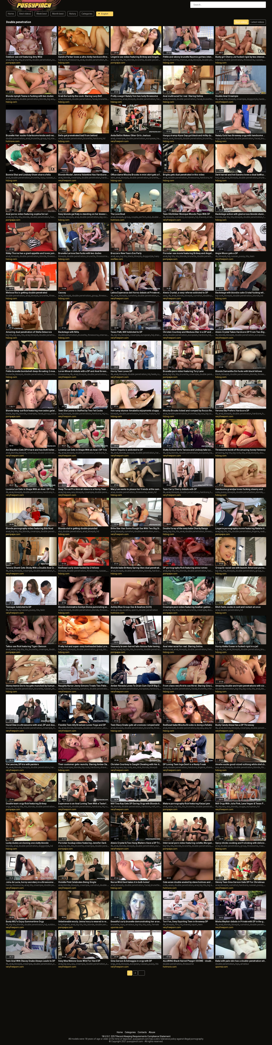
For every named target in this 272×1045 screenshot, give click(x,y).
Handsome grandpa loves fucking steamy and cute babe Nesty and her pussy (240, 489)
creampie (241, 99)
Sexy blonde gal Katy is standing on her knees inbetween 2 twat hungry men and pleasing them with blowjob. (83, 214)
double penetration (41, 60)
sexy (165, 295)
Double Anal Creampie (226, 96)
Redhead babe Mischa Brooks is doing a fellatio (187, 725)
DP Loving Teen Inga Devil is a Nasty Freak (184, 764)
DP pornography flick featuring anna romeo (185, 568)
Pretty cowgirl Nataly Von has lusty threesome (134, 96)
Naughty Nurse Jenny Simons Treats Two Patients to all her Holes (83, 685)
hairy (156, 256)
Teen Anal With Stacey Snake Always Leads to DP (30, 961)
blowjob (197, 60)
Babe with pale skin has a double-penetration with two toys (240, 961)
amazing (219, 453)
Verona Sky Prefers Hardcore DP (232, 410)
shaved (202, 217)
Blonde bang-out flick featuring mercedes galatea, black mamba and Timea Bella (31, 410)
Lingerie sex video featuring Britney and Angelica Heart (136, 57)
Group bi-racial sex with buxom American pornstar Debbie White (240, 568)
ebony (106, 728)
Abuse (152, 1032)
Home (11, 13)
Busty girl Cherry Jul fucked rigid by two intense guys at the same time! (240, 57)
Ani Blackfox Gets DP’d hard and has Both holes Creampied (31, 450)
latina (53, 413)
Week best (41, 13)
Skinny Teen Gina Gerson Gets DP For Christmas (240, 882)
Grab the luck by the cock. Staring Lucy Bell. (80, 96)
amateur (129, 924)
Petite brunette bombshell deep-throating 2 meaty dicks (31, 371)
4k (216, 99)
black (165, 138)
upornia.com (117, 927)
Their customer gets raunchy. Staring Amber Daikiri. (83, 764)
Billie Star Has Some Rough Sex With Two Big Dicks (136, 528)
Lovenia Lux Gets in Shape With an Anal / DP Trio (82, 450)
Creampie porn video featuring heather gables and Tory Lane (188, 607)
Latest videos (257, 22)
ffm (177, 924)
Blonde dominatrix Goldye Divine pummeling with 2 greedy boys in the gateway (83, 607)
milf (153, 806)
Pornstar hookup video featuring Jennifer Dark (82, 843)
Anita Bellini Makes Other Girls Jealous (131, 135)
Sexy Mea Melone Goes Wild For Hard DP (79, 961)
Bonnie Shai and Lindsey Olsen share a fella (28, 174)
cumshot (179, 217)
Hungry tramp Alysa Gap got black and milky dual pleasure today (188, 135)
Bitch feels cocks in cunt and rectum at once (238, 607)
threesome (73, 60)
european (151, 138)
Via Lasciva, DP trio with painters (22, 764)
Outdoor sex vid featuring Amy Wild (24, 57)
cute (217, 492)
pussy (242, 256)
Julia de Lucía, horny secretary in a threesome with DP (31, 882)
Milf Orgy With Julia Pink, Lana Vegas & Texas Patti (240, 803)
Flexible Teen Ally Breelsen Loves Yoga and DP (82, 725)
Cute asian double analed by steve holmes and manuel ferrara (188, 882)
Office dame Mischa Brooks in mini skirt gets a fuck (136, 174)
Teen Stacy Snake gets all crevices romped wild (135, 725)
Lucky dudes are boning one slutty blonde (27, 843)
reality (263, 531)
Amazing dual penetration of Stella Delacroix (29, 332)
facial (94, 99)
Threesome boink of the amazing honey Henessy (240, 450)
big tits (14, 60)
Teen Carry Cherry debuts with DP (180, 489)
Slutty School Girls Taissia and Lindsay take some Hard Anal (188, 450)
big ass (50, 99)
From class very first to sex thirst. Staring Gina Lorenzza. (188, 685)
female (155, 924)
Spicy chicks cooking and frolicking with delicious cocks (240, 843)
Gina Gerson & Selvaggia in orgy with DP (131, 961)
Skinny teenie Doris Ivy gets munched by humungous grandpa (31, 685)
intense (183, 60)
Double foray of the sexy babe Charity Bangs (185, 528)
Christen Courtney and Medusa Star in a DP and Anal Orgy (188, 332)
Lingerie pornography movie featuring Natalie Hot (240, 528)
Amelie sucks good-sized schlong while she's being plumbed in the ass (240, 764)
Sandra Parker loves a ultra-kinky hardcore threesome (83, 57)
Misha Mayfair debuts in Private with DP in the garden (240, 921)
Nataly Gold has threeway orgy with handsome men (240, 135)
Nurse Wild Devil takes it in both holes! (130, 882)
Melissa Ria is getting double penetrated (26, 292)
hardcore (62, 60)
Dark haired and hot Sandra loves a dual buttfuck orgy (240, 174)
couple (134, 217)
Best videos (25, 13)
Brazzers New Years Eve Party (126, 253)
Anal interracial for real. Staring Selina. (183, 646)
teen (252, 256)
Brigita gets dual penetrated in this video (183, 174)
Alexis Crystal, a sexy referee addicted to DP (185, 292)
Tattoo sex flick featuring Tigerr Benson (26, 646)
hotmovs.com (13, 141)
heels (153, 374)
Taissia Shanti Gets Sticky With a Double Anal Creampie (31, 568)
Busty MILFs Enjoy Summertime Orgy (25, 921)
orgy (217, 138)
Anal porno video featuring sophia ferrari (27, 214)
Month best (58, 13)
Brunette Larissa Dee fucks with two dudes (79, 253)
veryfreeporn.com (224, 102)
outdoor (56, 60)
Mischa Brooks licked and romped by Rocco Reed (188, 410)
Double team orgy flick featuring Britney (26, 803)
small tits (211, 217)
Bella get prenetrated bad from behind (77, 135)
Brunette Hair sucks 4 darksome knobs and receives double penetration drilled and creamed (31, 135)
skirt (113, 177)
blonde (108, 60)
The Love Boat (118, 214)
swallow (127, 610)
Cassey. (62, 292)
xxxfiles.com (117, 259)
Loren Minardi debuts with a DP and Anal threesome (83, 371)
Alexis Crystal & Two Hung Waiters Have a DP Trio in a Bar (136, 843)
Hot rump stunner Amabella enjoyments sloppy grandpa (136, 410)
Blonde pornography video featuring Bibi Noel (29, 528)
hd (48, 138)
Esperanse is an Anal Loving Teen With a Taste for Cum (83, 803)
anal (8, 60)
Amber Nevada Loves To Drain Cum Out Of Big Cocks (136, 685)
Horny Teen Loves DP (121, 371)
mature (152, 413)
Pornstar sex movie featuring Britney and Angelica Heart (188, 253)
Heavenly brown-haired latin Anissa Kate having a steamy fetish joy (136, 646)
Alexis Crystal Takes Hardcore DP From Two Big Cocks (240, 332)
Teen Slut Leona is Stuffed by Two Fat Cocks (80, 410)
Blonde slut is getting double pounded (77, 528)
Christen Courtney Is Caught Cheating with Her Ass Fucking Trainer (136, 764)
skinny (166, 60)
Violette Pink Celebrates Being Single (77, 882)
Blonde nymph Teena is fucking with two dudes (30, 96)
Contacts (142, 1032)
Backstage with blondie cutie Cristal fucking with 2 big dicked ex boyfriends (240, 292)
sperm (135, 610)
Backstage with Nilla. (68, 332)
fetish (113, 649)
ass (117, 256)
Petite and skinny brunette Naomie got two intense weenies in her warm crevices (188, 57)
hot (217, 177)
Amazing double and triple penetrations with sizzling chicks (240, 685)
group (43, 138)
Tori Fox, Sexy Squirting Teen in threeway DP (185, 921)
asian (150, 492)
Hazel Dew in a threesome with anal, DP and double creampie (31, 725)
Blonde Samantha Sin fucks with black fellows (238, 371)
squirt (194, 924)
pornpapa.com (13, 62)
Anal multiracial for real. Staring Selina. (183, 96)
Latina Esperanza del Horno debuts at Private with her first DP (136, 292)
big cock (104, 217)
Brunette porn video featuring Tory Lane (183, 371)
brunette (27, 60)
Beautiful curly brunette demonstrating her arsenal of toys (136, 921)
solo (149, 924)
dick (139, 767)
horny (8, 885)
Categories (87, 13)
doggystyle (252, 99)
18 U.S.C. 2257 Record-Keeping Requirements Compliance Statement (136, 1036)
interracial (56, 138)
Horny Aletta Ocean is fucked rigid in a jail (236, 646)
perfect (142, 217)
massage (263, 846)
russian (259, 60)
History (72, 13)
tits (20, 60)
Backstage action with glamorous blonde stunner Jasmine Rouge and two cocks (240, 214)
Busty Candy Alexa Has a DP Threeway (234, 725)
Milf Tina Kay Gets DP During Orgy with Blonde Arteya (136, 803)
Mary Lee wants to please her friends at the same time (136, 489)
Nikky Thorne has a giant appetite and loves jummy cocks (31, 253)
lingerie (255, 531)
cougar (242, 806)
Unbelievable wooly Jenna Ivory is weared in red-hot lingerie (83, 921)
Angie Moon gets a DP (226, 253)
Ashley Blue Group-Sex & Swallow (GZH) (131, 607)
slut (149, 217)
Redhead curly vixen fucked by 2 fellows (78, 568)
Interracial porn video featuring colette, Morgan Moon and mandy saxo (188, 843)
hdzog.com (63, 62)
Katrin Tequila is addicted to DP (127, 450)
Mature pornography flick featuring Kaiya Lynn (186, 803)
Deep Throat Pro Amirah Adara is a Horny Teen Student (83, 489)
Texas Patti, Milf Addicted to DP (126, 332)
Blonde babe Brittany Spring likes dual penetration (136, 568)
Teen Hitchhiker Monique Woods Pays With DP (186, 214)
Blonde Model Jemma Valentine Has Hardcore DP (83, 174)
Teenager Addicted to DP (18, 607)
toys (42, 177)
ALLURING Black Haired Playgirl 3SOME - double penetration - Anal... (188, 961)
